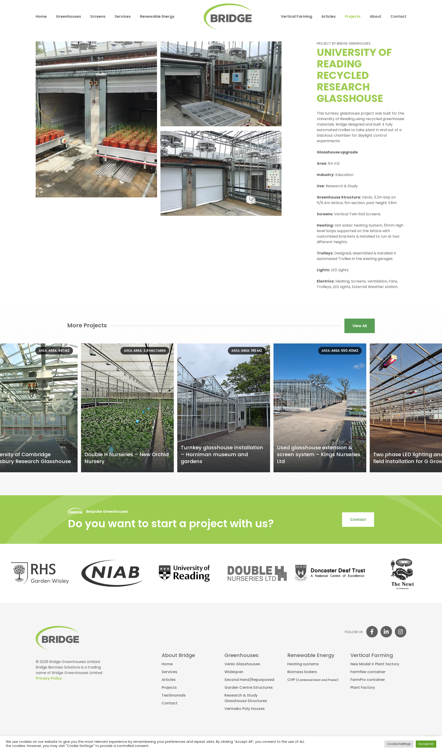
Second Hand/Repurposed (249, 680)
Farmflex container (367, 672)
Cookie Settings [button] (399, 744)
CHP (312, 680)
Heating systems (303, 664)
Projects (353, 17)
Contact (398, 17)
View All (359, 326)
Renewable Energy (157, 17)
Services (123, 17)
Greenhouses (68, 17)
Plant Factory (362, 688)
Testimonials (174, 695)
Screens (97, 17)
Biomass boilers (302, 672)
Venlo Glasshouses (242, 664)
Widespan (233, 672)
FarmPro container (367, 680)
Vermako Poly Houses (244, 709)
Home (41, 17)
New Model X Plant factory (374, 664)
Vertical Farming (296, 17)
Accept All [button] (426, 744)
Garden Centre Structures (248, 688)
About (375, 17)
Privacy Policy (49, 678)
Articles (328, 17)
